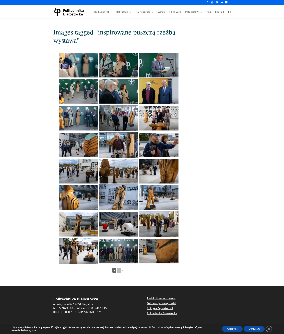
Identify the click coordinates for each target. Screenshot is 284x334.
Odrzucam (254, 328)
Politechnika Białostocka (162, 313)
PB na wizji (175, 12)
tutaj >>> (31, 330)
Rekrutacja (122, 12)
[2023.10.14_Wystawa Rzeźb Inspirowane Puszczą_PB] (78, 65)
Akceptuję (232, 328)
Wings (161, 12)
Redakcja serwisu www (161, 298)
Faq (209, 12)
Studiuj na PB (101, 12)
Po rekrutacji (143, 12)
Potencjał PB (192, 12)
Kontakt (219, 12)
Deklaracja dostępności (161, 303)
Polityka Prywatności (160, 308)
